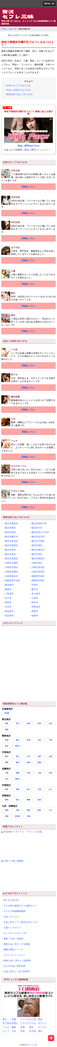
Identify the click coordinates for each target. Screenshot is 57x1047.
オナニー (42, 1023)
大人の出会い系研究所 (14, 966)
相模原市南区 (38, 580)
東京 (6, 746)
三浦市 (34, 598)
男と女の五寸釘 (11, 900)
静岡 (28, 762)
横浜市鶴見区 (11, 523)
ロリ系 (32, 1019)
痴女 (31, 1027)
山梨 (50, 756)
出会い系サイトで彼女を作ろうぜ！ (21, 922)
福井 (39, 756)
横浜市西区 (10, 528)
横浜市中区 (36, 528)
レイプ (6, 1031)
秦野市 (8, 602)
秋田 (39, 723)
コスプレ (42, 1027)
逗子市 (8, 598)
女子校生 (7, 1023)
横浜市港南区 (11, 545)
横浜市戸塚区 (38, 541)
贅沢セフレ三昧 (31, 1045)
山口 (50, 789)
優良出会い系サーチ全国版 (16, 944)
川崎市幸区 (36, 563)
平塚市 (34, 585)
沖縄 (28, 816)
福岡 (6, 810)
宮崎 (6, 816)
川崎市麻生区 (11, 576)
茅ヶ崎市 (35, 593)
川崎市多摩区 (11, 572)
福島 (6, 729)
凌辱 (22, 1027)
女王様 (32, 1031)
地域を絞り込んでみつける (19, 94)
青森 (6, 723)
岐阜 (17, 762)
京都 (28, 773)
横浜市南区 (10, 532)
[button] (49, 3)
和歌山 (17, 779)
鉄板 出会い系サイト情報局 (17, 960)
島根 (17, 789)
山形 (50, 723)
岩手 (17, 723)
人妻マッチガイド (12, 927)
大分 (50, 810)
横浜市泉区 (36, 554)
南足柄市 (9, 615)
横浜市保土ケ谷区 (40, 532)
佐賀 (17, 810)
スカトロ (24, 1023)
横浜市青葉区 (11, 558)
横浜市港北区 (11, 541)
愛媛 (28, 800)
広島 (39, 789)
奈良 (6, 779)
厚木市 (34, 602)
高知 (39, 800)
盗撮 (13, 1027)
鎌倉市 (8, 589)
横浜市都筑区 (38, 558)
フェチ (6, 1027)
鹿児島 (17, 816)
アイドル (24, 1019)
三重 (6, 773)
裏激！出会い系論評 (13, 938)
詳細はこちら (28, 186)
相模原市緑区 (38, 576)
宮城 (28, 723)
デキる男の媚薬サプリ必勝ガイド (20, 906)
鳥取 (6, 789)
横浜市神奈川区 (39, 523)
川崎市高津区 (38, 567)
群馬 (28, 740)
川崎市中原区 (11, 567)
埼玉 (39, 740)
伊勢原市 (35, 607)
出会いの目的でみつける (18, 90)
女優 (13, 1019)
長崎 (28, 810)
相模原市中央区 (12, 580)
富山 (17, 756)
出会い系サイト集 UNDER (16, 971)
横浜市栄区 (10, 554)
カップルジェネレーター (15, 933)
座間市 (34, 611)
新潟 (6, 756)
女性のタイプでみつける (18, 85)
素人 (5, 1019)
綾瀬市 (34, 615)
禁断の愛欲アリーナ (13, 949)
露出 (40, 1031)
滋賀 (17, 773)
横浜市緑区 (10, 550)
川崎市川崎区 (11, 563)
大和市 (8, 607)
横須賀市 (9, 585)
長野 (6, 762)
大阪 (39, 773)
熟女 (40, 1019)
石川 (28, 756)
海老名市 (9, 611)
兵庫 (50, 773)
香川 (17, 800)
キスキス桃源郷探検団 (14, 911)
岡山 (28, 789)
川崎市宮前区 (38, 572)
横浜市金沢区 (38, 536)
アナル (32, 1023)
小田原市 (9, 593)
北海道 (6, 713)
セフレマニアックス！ (14, 955)
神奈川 (17, 746)
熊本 (39, 810)
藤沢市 (34, 589)
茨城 (6, 740)
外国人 (14, 1023)
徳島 (6, 800)
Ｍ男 (22, 1031)
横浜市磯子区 (11, 536)
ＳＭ (13, 1031)
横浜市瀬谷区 (38, 550)
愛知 (39, 762)
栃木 (17, 740)
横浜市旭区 (36, 545)
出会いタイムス (11, 916)
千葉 (50, 740)
